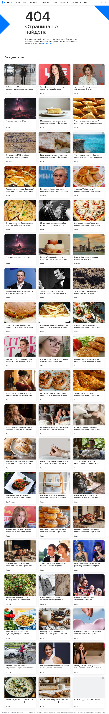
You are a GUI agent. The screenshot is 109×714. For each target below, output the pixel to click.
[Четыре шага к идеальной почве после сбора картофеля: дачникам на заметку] (89, 284)
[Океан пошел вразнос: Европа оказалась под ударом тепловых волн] (89, 148)
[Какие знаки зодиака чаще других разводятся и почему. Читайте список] (54, 454)
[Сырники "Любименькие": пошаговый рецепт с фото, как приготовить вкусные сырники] (89, 182)
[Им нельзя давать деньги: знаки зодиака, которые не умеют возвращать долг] (89, 624)
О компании (12, 712)
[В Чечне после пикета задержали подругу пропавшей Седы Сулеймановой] (54, 352)
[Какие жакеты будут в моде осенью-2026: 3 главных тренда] (89, 488)
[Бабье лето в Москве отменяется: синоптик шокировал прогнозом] (20, 80)
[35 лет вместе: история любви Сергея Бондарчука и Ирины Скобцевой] (54, 216)
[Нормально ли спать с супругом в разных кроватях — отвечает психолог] (54, 420)
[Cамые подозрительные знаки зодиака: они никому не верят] (89, 692)
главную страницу (48, 43)
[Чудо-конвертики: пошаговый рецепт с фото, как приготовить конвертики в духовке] (89, 114)
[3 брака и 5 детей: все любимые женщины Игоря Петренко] (54, 556)
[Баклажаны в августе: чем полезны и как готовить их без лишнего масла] (20, 488)
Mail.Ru (4, 712)
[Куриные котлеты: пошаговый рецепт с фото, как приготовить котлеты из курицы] (89, 352)
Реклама (20, 712)
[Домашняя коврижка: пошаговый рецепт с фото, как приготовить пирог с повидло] (54, 318)
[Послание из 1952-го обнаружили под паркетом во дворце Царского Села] (20, 148)
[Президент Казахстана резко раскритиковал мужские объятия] (54, 182)
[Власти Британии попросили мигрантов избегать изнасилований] (89, 250)
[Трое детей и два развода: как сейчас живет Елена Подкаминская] (89, 80)
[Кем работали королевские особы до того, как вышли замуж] (54, 658)
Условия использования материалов (89, 712)
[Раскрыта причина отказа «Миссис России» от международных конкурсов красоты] (89, 590)
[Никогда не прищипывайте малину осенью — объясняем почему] (20, 590)
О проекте (32, 712)
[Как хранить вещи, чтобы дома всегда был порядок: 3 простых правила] (54, 488)
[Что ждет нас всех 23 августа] (20, 114)
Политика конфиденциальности (66, 712)
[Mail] (3, 2)
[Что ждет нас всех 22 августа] (20, 250)
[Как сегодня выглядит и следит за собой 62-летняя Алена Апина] (20, 522)
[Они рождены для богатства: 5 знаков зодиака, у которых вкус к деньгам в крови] (20, 420)
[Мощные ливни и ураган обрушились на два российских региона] (20, 658)
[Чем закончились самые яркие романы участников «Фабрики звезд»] (89, 556)
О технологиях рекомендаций (46, 712)
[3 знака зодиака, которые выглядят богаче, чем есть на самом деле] (89, 454)
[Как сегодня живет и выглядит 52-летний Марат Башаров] (20, 284)
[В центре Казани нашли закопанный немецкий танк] (54, 590)
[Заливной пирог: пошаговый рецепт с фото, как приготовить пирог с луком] (20, 318)
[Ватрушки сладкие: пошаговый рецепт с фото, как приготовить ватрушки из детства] (54, 386)
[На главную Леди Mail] (8, 2)
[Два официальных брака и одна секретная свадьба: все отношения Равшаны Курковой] (54, 80)
